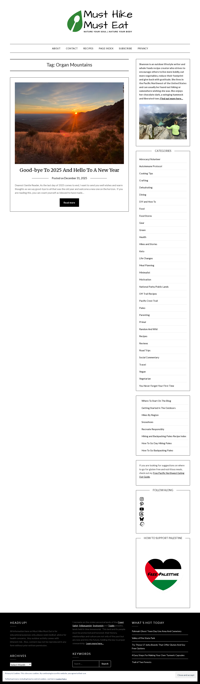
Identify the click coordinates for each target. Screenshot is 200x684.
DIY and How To (147, 201)
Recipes (88, 48)
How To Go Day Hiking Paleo (157, 443)
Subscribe (125, 48)
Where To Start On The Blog (156, 400)
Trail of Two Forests (141, 662)
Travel (142, 364)
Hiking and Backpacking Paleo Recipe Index (164, 436)
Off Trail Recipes (148, 293)
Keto (141, 251)
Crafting (143, 180)
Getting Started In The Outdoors (159, 408)
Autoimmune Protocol (150, 166)
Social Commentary (149, 357)
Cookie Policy (61, 679)
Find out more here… (171, 98)
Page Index (106, 48)
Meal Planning (146, 265)
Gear (141, 222)
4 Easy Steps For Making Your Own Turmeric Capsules (158, 655)
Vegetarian (145, 378)
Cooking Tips (146, 173)
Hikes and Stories (148, 244)
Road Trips (144, 350)
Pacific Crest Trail (148, 300)
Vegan (142, 371)
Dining (142, 194)
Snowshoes (147, 422)
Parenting (144, 315)
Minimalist (144, 272)
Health (142, 237)
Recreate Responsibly (153, 429)
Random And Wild (148, 329)
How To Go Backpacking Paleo (157, 450)
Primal (142, 322)
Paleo (142, 307)
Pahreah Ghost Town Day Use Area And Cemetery (156, 631)
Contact (72, 48)
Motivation (145, 279)
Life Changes (146, 258)
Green (142, 230)
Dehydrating (145, 187)
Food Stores (145, 215)
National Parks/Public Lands (154, 286)
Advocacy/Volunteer (149, 159)
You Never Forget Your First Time (156, 385)
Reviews (143, 343)
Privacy (143, 48)
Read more (69, 202)
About (56, 48)
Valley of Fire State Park (143, 638)
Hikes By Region (150, 415)
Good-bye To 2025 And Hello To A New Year (69, 170)
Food (142, 208)
